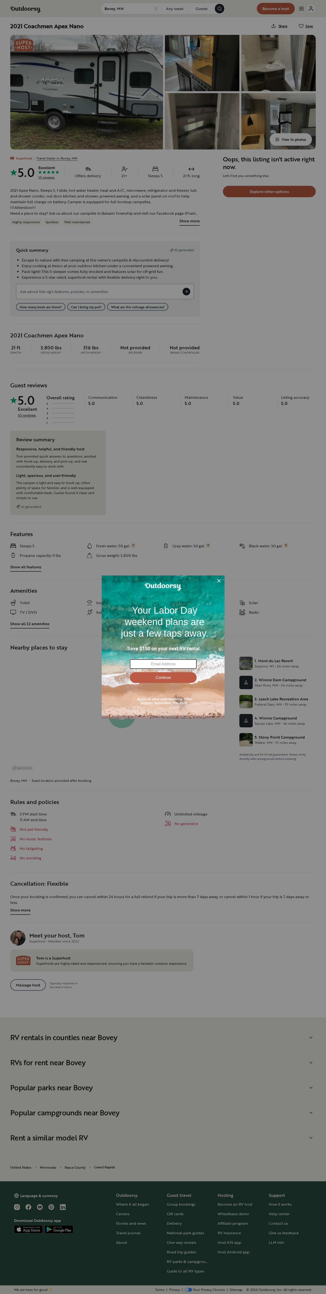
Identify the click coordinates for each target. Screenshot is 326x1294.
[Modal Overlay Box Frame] (163, 647)
